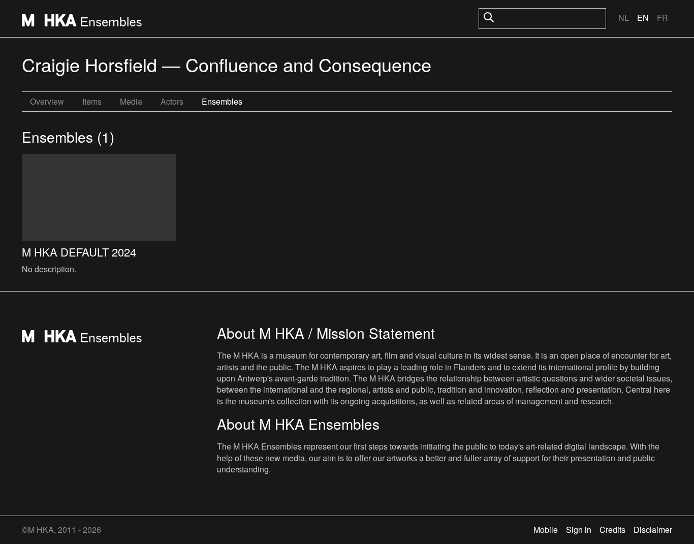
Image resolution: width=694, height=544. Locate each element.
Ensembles (222, 101)
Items (92, 101)
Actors (172, 101)
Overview (47, 101)
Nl (623, 17)
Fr (662, 17)
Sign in (578, 529)
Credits (612, 529)
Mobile (545, 529)
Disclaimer (653, 529)
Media (131, 101)
